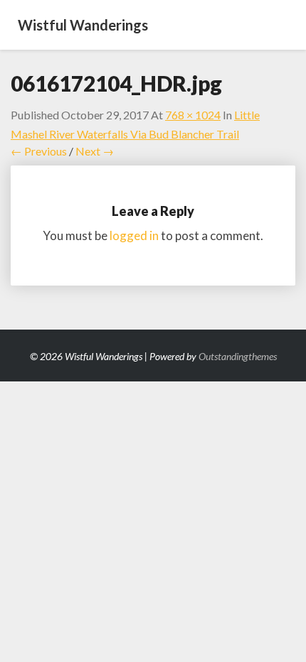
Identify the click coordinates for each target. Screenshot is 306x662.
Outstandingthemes (238, 356)
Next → (94, 151)
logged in (134, 235)
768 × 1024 (193, 114)
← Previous (39, 151)
